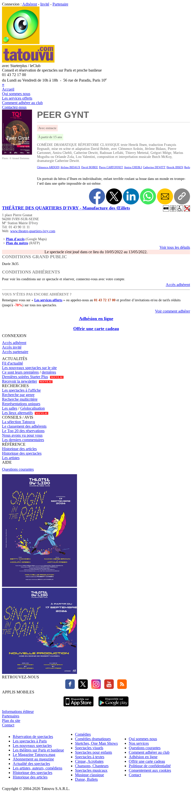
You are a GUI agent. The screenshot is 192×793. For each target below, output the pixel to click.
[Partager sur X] (114, 196)
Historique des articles (19, 449)
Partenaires (10, 716)
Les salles (9, 408)
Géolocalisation (32, 408)
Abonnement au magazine (33, 759)
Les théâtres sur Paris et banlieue (38, 750)
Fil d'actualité (12, 363)
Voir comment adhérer (172, 311)
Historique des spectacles (22, 453)
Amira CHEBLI (133, 167)
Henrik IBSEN (174, 167)
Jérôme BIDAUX (70, 167)
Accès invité (12, 347)
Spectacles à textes (89, 757)
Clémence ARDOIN (48, 167)
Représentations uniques (21, 404)
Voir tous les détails (175, 247)
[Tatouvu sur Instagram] (95, 687)
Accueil (8, 89)
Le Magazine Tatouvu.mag (34, 754)
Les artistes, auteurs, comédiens (37, 768)
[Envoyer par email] (165, 196)
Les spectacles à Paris (30, 741)
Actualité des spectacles (31, 763)
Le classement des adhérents (24, 426)
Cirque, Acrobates (89, 761)
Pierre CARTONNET (111, 167)
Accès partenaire (15, 352)
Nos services (139, 743)
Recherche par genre (18, 395)
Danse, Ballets (86, 779)
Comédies (83, 734)
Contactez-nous (14, 107)
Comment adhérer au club (22, 103)
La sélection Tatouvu (18, 422)
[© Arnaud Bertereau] (17, 153)
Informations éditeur (18, 711)
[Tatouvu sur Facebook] (70, 687)
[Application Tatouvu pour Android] (113, 707)
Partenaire (60, 4)
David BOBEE (89, 167)
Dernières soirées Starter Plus (25, 377)
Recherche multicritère (20, 399)
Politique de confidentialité (150, 766)
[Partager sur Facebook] (97, 196)
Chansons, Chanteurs (91, 766)
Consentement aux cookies (150, 770)
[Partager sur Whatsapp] (148, 196)
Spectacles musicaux (91, 770)
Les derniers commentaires (23, 440)
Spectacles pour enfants (93, 752)
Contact (8, 725)
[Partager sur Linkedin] (131, 196)
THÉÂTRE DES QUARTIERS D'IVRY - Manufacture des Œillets (66, 207)
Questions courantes (18, 469)
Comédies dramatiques (93, 739)
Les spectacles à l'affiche (21, 390)
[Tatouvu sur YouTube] (108, 687)
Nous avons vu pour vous (22, 435)
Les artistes (11, 458)
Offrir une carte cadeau (96, 328)
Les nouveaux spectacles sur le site (29, 368)
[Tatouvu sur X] (82, 687)
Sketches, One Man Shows (96, 743)
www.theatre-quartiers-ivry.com (32, 231)
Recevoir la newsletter (19, 381)
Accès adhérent (178, 285)
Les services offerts (17, 98)
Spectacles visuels (89, 748)
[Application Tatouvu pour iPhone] (79, 707)
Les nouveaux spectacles (32, 745)
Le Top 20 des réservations (23, 431)
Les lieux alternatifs (17, 413)
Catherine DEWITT (154, 167)
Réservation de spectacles (33, 736)
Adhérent (29, 4)
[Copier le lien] (182, 196)
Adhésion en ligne (96, 318)
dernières (49, 372)
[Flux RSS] (121, 687)
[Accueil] (21, 43)
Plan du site (11, 720)
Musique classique (89, 775)
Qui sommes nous (16, 94)
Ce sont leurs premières (20, 372)
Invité (44, 4)
